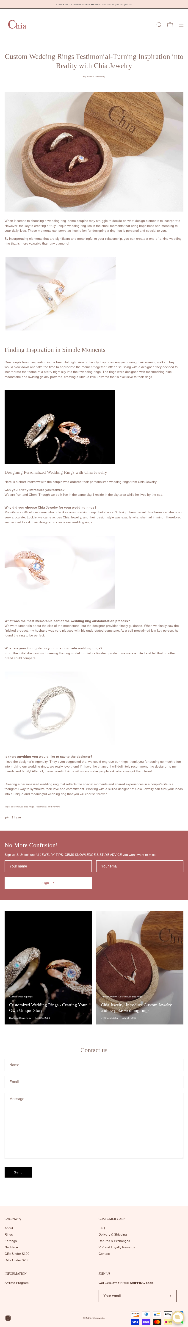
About (9, 1228)
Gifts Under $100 (17, 1253)
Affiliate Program (17, 1283)
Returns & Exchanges (114, 1241)
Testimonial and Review (47, 806)
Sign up (48, 883)
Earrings (11, 1241)
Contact (104, 1253)
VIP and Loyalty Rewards (117, 1247)
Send (18, 1172)
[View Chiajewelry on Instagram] (8, 1318)
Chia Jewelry (13, 1219)
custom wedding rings (22, 806)
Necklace (11, 1247)
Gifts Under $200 (17, 1260)
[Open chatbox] (177, 1317)
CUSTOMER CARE (112, 1219)
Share (16, 817)
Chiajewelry (98, 1318)
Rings (9, 1234)
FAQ (102, 1228)
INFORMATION (16, 1273)
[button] (158, 25)
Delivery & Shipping (113, 1234)
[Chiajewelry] (17, 24)
